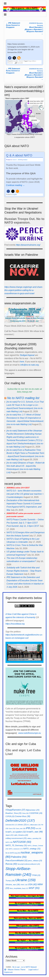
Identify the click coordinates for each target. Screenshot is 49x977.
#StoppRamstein (15, 810)
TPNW (36, 875)
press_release (35, 861)
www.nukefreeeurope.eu (29, 733)
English (14, 194)
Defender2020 (20, 820)
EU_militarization (34, 824)
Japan (9, 835)
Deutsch (21, 61)
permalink (20, 63)
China (25, 813)
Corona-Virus (22, 816)
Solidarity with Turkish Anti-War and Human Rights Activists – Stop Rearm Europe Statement (24, 571)
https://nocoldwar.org (15, 624)
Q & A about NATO (19, 155)
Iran (38, 828)
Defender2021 (11, 824)
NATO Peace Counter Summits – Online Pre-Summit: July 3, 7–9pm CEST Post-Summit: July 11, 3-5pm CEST (25, 519)
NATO (8, 842)
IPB (30, 828)
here (22, 361)
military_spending (34, 838)
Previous (7, 9)
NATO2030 (22, 841)
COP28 (9, 816)
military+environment (16, 838)
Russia (11, 864)
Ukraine (25, 880)
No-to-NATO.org (12, 853)
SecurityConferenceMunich (28, 864)
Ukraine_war (12, 884)
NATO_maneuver (16, 849)
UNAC (23, 884)
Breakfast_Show (13, 813)
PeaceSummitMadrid (16, 860)
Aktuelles (15, 61)
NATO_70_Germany (16, 845)
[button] (9, 58)
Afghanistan (32, 810)
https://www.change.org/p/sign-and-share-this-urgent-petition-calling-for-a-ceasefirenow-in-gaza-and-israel (23, 290)
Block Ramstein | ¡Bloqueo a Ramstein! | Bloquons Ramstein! (34, 74)
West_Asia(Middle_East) (19, 888)
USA (32, 884)
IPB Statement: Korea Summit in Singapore (13, 25)
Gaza (12, 828)
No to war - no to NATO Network (24, 967)
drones (22, 825)
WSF (34, 888)
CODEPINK (35, 813)
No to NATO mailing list (23, 398)
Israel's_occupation (15, 832)
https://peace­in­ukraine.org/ (28, 245)
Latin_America (21, 835)
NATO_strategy (32, 849)
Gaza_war (20, 828)
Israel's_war (34, 831)
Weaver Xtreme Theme (16, 970)
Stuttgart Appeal (27, 355)
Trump (10, 880)
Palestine (19, 857)
